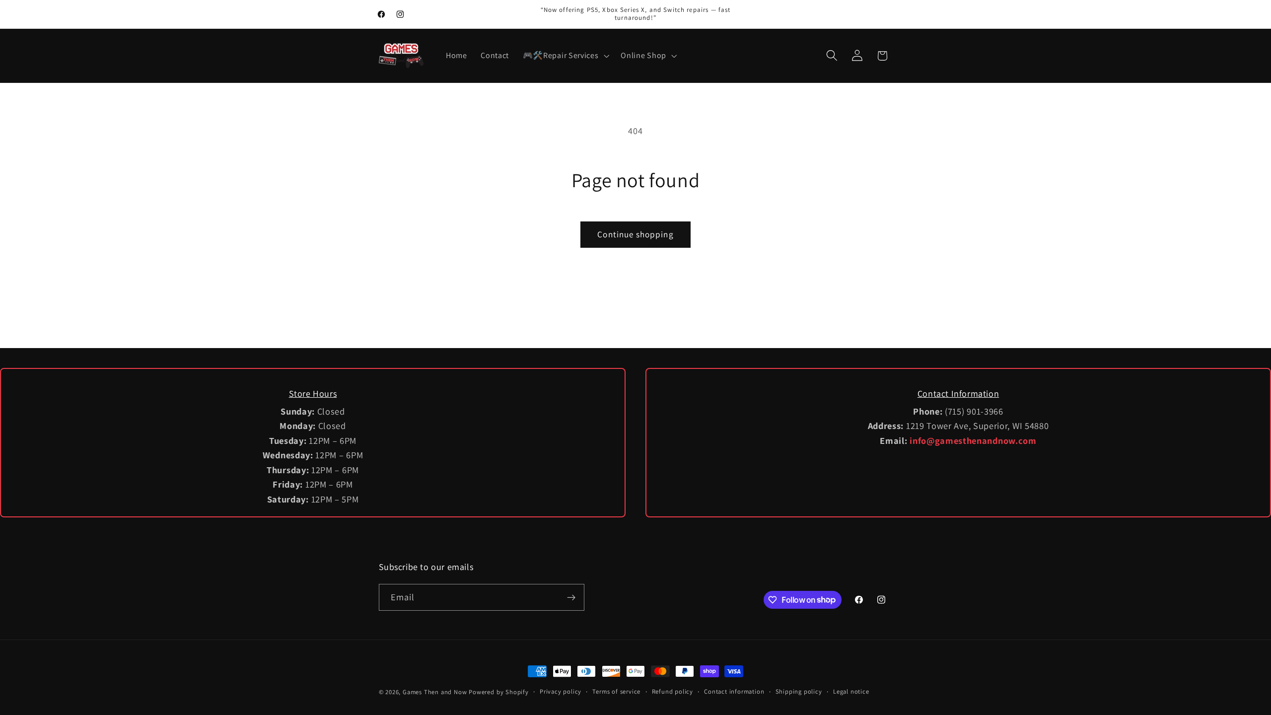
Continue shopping (635, 234)
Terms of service (616, 691)
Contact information (734, 691)
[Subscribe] (571, 597)
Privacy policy (560, 691)
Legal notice (851, 691)
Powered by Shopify (499, 692)
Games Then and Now (435, 692)
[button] (565, 56)
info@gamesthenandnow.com (973, 440)
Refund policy (672, 691)
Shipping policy (799, 691)
